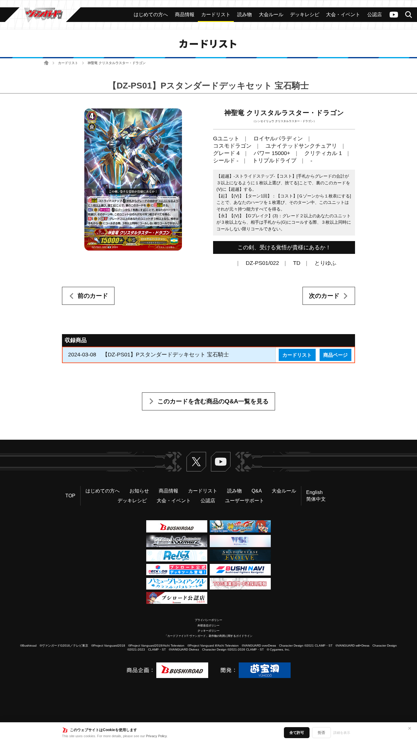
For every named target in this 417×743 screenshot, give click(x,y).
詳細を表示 (341, 732)
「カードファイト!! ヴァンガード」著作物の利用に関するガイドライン (208, 635)
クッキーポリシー (208, 630)
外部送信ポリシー (208, 625)
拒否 (321, 732)
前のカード (93, 295)
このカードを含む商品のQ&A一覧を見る (213, 401)
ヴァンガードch (394, 15)
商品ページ (335, 355)
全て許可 (296, 732)
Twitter (196, 461)
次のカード (324, 295)
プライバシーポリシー (208, 620)
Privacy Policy (156, 736)
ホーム (46, 63)
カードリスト (68, 63)
